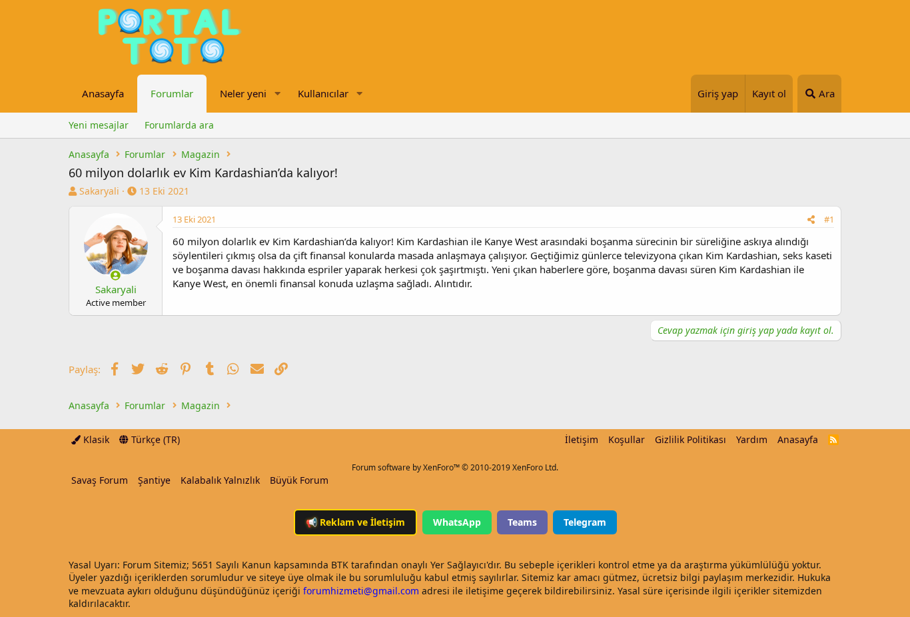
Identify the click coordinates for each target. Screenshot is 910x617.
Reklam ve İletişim (355, 522)
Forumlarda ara (179, 125)
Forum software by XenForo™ (455, 467)
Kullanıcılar (323, 93)
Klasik (95, 439)
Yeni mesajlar (99, 125)
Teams (522, 522)
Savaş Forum (99, 480)
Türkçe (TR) (154, 439)
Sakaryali (99, 191)
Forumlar (172, 93)
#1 (829, 219)
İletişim (581, 439)
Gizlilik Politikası (690, 439)
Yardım (751, 439)
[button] (277, 94)
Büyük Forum (299, 480)
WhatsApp (457, 522)
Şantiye (154, 480)
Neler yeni (243, 93)
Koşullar (626, 439)
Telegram (585, 522)
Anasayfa (103, 93)
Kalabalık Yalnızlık (220, 480)
